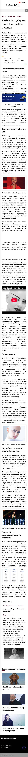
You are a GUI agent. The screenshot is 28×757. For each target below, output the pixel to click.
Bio (3, 16)
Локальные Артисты (15, 16)
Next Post (6, 602)
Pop (6, 16)
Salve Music (14, 5)
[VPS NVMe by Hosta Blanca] (14, 98)
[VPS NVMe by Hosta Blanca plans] (14, 576)
